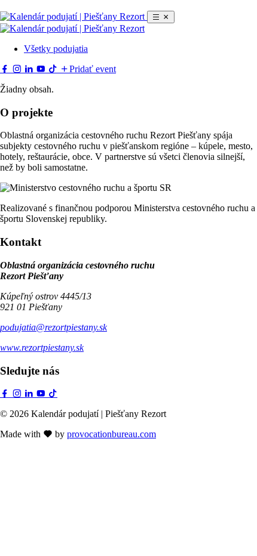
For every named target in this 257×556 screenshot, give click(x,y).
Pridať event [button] (92, 69)
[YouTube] (42, 69)
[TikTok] (54, 69)
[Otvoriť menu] (161, 17)
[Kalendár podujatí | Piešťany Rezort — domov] (73, 16)
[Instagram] (18, 69)
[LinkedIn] (30, 69)
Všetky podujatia (56, 49)
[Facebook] (6, 69)
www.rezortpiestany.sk (42, 347)
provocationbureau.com (111, 434)
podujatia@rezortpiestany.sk (53, 327)
